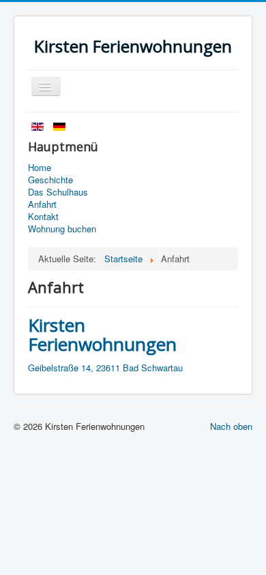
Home (39, 167)
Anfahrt (42, 204)
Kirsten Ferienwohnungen (102, 334)
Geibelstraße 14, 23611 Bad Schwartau (105, 367)
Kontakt (43, 217)
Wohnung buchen (62, 229)
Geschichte (50, 180)
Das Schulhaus (58, 192)
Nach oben (231, 426)
